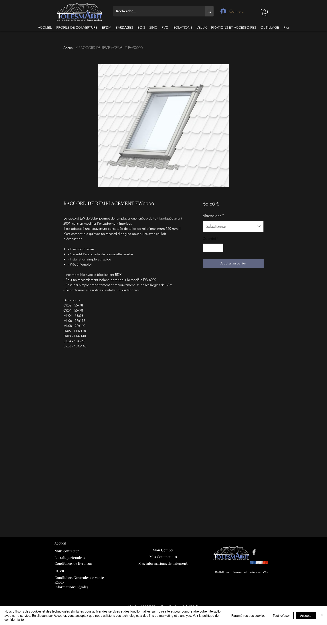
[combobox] (233, 226)
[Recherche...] (209, 11)
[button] (265, 12)
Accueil (68, 47)
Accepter (306, 615)
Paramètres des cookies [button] (248, 615)
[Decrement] (207, 248)
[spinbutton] (213, 248)
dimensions (213, 215)
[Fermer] (321, 615)
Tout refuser (281, 615)
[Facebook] (254, 552)
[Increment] (220, 248)
